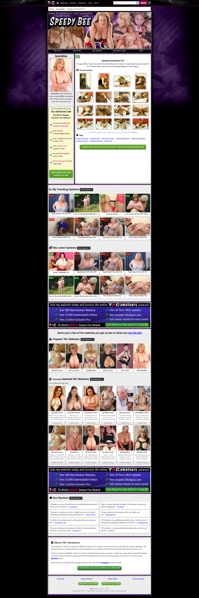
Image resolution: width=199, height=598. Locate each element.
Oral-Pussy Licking (108, 138)
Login (90, 3)
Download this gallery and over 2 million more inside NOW (113, 147)
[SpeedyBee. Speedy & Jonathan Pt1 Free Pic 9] (122, 97)
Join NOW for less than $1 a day (61, 173)
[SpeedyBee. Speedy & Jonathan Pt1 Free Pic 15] (141, 110)
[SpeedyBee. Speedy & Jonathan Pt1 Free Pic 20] (141, 123)
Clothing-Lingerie (82, 141)
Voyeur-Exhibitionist (123, 138)
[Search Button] (137, 2)
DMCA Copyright (138, 579)
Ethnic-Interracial (82, 138)
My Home (57, 51)
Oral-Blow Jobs (95, 138)
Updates (72, 3)
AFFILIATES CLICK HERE (88, 584)
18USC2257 (60, 579)
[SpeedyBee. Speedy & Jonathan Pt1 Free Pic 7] (104, 97)
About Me (77, 51)
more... (136, 66)
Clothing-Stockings (96, 141)
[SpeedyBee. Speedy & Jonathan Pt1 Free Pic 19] (122, 123)
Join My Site (135, 332)
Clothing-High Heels (138, 138)
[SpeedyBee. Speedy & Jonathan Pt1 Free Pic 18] (104, 123)
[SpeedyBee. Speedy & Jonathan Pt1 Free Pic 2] (103, 81)
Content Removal (86, 579)
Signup (143, 3)
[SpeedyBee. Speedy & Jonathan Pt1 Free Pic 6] (85, 97)
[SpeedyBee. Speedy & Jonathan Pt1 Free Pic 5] (140, 81)
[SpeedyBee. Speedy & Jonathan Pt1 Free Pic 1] (85, 81)
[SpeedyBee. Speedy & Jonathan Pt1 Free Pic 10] (141, 97)
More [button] (96, 3)
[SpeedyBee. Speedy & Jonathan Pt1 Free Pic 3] (122, 81)
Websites (64, 3)
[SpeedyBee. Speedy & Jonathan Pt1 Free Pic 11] (85, 110)
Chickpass (105, 562)
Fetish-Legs (108, 141)
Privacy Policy (112, 579)
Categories (82, 3)
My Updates (97, 51)
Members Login (119, 51)
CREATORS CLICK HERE (111, 584)
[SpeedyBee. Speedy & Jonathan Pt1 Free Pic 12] (104, 110)
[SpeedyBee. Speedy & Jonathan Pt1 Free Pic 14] (122, 110)
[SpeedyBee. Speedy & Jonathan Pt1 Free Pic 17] (85, 123)
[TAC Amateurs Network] (51, 2)
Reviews (54, 558)
